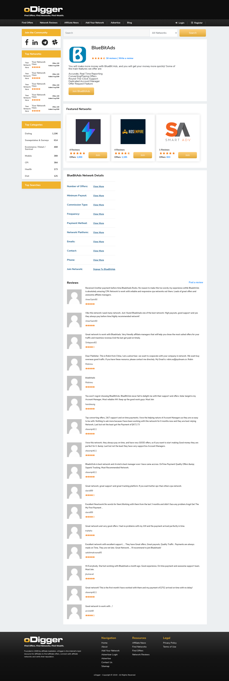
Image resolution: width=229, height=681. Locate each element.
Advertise (115, 22)
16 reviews (111, 58)
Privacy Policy (170, 643)
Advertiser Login (109, 655)
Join (98, 155)
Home (104, 643)
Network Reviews (48, 22)
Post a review (196, 282)
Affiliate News (71, 22)
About (104, 647)
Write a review (126, 58)
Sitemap (105, 666)
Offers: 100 (55, 63)
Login (181, 22)
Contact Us (106, 662)
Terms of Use (169, 647)
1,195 (124, 157)
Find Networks (139, 647)
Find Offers (27, 22)
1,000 (79, 157)
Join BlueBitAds (81, 91)
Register (198, 22)
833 (168, 157)
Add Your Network (95, 22)
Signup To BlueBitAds (104, 269)
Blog (129, 22)
